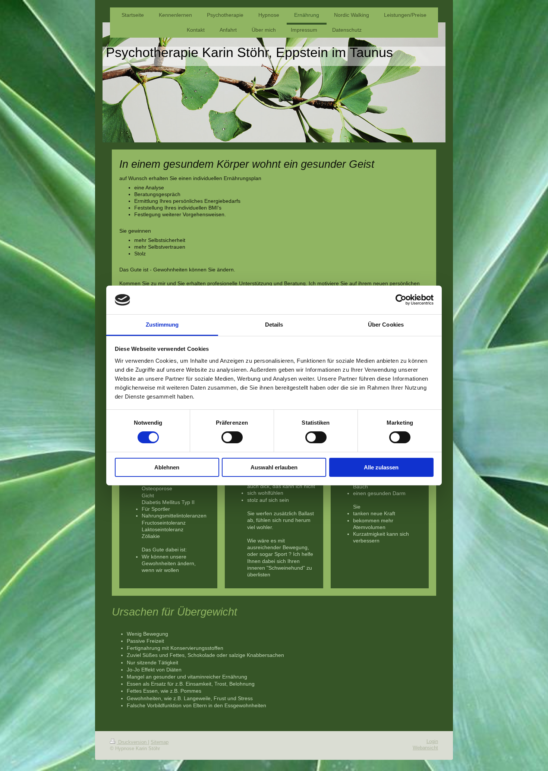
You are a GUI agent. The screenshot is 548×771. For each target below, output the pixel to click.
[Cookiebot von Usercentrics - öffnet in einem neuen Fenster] (401, 299)
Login (432, 741)
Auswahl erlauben (274, 467)
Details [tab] (274, 324)
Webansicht (425, 747)
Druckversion (132, 742)
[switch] (232, 437)
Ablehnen (166, 467)
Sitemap (160, 742)
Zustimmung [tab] (162, 324)
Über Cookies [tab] (386, 324)
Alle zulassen (381, 467)
